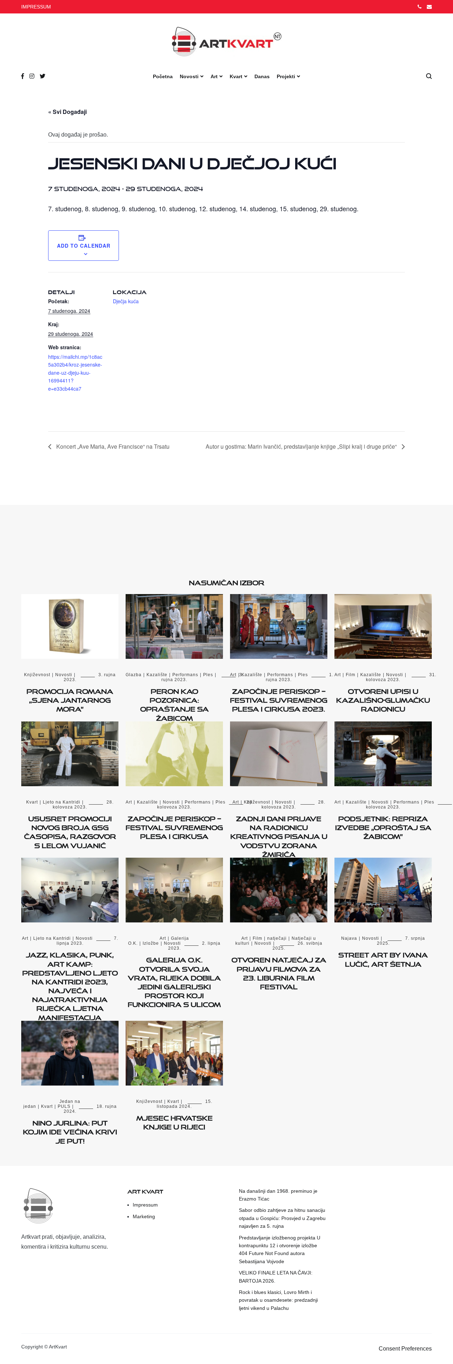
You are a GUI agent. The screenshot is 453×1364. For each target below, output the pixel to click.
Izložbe (151, 943)
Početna (163, 76)
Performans (185, 674)
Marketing (144, 1216)
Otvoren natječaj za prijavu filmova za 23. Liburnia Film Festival (278, 972)
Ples (208, 674)
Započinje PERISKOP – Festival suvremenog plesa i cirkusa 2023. (278, 699)
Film (350, 674)
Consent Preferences (405, 1349)
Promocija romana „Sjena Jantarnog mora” (70, 699)
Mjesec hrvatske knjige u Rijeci (174, 1121)
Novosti (189, 76)
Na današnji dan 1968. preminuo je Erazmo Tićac (278, 1195)
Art (214, 76)
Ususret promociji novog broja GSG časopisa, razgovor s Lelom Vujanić (70, 831)
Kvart (236, 76)
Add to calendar (83, 245)
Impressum (145, 1205)
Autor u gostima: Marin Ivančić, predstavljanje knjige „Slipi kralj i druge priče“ (302, 446)
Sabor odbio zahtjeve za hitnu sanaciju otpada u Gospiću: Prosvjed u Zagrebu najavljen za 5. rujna (282, 1218)
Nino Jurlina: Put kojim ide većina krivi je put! (70, 1130)
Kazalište (157, 674)
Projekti (286, 76)
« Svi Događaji (67, 112)
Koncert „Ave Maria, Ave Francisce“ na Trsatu (112, 446)
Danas (262, 76)
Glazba (134, 674)
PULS (64, 1106)
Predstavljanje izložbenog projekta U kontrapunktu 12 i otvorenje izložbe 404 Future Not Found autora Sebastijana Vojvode (279, 1249)
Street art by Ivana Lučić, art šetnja (383, 958)
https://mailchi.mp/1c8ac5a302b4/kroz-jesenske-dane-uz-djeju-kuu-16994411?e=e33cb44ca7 (75, 372)
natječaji (277, 938)
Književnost (37, 674)
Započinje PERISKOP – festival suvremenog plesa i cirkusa (174, 826)
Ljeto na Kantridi (61, 802)
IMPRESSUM (36, 7)
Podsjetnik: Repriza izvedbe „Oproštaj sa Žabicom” (383, 826)
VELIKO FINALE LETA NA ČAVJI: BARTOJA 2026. (275, 1276)
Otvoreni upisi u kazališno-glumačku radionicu (383, 699)
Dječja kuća (126, 301)
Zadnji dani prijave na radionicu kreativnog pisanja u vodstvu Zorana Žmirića (278, 835)
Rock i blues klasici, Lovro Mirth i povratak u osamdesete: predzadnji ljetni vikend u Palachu (278, 1300)
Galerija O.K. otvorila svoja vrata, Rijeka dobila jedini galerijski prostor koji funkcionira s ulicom (174, 980)
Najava (349, 938)
